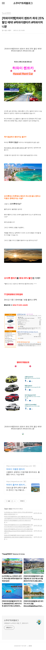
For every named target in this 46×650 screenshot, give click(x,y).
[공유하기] (12, 501)
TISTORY (23, 646)
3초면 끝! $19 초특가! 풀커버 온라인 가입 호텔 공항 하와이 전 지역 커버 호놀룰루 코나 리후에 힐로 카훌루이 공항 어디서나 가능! (16, 489)
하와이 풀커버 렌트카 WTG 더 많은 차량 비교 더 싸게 (16, 485)
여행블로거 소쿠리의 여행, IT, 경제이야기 (16, 623)
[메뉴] (3, 3)
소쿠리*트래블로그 (23, 3)
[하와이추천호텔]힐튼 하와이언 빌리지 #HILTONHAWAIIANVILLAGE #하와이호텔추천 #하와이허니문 (18, 537)
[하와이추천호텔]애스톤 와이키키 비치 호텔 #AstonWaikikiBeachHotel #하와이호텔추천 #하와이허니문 (18, 531)
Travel (5, 509)
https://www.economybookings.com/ (19, 466)
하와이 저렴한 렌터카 (15, 469)
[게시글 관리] (14, 501)
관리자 (30, 646)
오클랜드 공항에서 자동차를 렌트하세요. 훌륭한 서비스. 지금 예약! (23, 473)
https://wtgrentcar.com (14, 481)
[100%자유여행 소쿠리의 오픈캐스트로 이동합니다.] (23, 434)
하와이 (10, 509)
